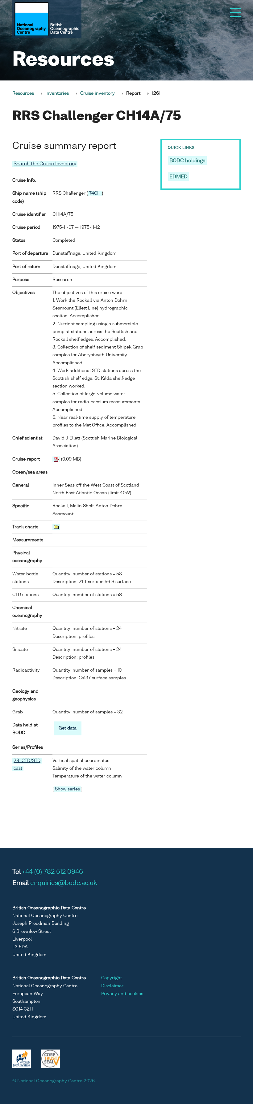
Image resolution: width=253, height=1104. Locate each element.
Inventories (57, 93)
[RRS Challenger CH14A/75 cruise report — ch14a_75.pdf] (56, 459)
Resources (23, 93)
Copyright (111, 978)
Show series (67, 789)
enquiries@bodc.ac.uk (63, 883)
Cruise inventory (97, 93)
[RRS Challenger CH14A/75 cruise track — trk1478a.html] (56, 527)
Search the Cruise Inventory (45, 164)
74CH (95, 193)
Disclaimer (112, 986)
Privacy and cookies (122, 994)
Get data (68, 728)
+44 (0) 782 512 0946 (52, 872)
